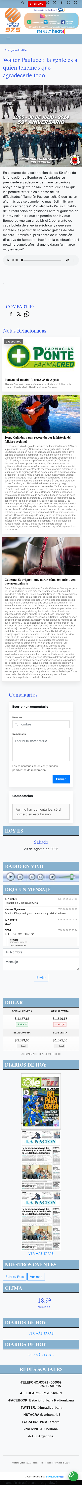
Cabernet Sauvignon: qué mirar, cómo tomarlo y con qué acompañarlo (40, 581)
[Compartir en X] (19, 314)
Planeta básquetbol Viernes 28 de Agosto (32, 380)
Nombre (17, 717)
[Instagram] (70, 4)
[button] (24, 4)
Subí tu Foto (15, 1276)
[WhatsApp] (49, 4)
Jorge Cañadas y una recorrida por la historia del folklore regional (38, 439)
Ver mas (36, 1276)
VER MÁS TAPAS (41, 1253)
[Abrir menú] (8, 38)
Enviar (61, 779)
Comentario (19, 733)
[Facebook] (63, 4)
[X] (56, 4)
